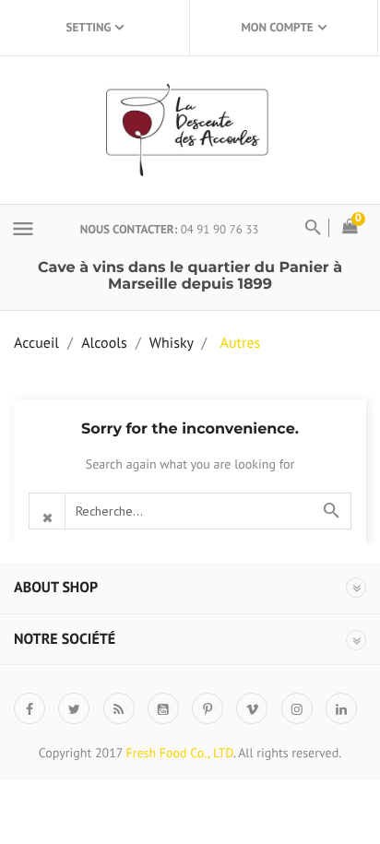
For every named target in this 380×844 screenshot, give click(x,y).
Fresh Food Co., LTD (179, 752)
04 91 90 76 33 (220, 229)
